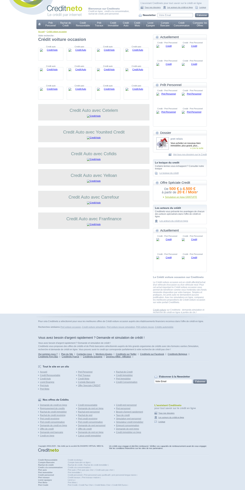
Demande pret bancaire (51, 432)
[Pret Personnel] (167, 98)
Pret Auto (44, 385)
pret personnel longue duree (124, 475)
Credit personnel (75, 475)
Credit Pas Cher (86, 485)
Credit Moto (83, 378)
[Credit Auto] (50, 54)
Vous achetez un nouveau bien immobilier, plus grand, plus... (186, 144)
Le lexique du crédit (169, 173)
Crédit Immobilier (113, 24)
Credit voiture (159, 310)
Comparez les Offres (200, 24)
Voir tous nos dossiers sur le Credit (190, 154)
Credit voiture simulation (94, 327)
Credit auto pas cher (104, 470)
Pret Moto (44, 389)
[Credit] (167, 50)
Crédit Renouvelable (83, 24)
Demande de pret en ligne (90, 408)
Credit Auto (45, 378)
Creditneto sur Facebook (152, 354)
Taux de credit (123, 415)
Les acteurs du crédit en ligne (180, 7)
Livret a (71, 480)
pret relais (177, 138)
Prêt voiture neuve (145, 327)
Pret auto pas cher (85, 470)
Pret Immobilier (123, 378)
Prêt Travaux (99, 24)
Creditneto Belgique (177, 354)
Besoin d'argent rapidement (129, 412)
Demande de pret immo (127, 429)
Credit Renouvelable (50, 375)
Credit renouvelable (87, 405)
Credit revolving (74, 460)
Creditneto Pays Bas (48, 356)
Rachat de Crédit (65, 24)
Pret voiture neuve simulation (121, 327)
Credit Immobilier (124, 375)
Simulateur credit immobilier (129, 422)
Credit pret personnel (126, 405)
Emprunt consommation (127, 425)
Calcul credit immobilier (89, 435)
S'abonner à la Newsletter (174, 376)
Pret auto (72, 470)
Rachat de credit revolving (52, 415)
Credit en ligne (47, 435)
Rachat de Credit (124, 372)
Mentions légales (104, 354)
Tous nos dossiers (153, 7)
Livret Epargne (150, 24)
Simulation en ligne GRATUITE (181, 197)
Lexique (202, 7)
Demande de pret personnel (91, 425)
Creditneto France (70, 356)
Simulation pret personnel (128, 418)
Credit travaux (74, 477)
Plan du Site (67, 354)
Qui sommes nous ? (48, 354)
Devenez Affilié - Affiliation (118, 356)
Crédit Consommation (181, 24)
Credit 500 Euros (119, 485)
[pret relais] (162, 143)
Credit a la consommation (79, 467)
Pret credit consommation (52, 422)
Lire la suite (197, 148)
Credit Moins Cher (102, 485)
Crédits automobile (164, 327)
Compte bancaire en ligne (79, 462)
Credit (39, 24)
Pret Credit (72, 485)
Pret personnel (123, 408)
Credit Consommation (126, 382)
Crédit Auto (126, 24)
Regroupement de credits (52, 408)
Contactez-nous (84, 354)
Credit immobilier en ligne (128, 432)
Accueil (41, 31)
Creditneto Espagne (92, 356)
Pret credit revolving (49, 418)
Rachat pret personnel (89, 412)
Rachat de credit (75, 465)
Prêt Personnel (50, 24)
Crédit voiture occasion (57, 31)
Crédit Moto (137, 24)
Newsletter (149, 15)
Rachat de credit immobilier (53, 412)
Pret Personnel (85, 372)
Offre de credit (47, 429)
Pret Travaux (84, 375)
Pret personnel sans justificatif (97, 475)
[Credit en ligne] (64, 6)
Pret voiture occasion (70, 327)
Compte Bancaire (164, 24)
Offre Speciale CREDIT (89, 385)
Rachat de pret (85, 415)
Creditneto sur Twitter (126, 354)
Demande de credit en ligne (53, 405)
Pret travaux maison (91, 477)
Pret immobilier (74, 472)
